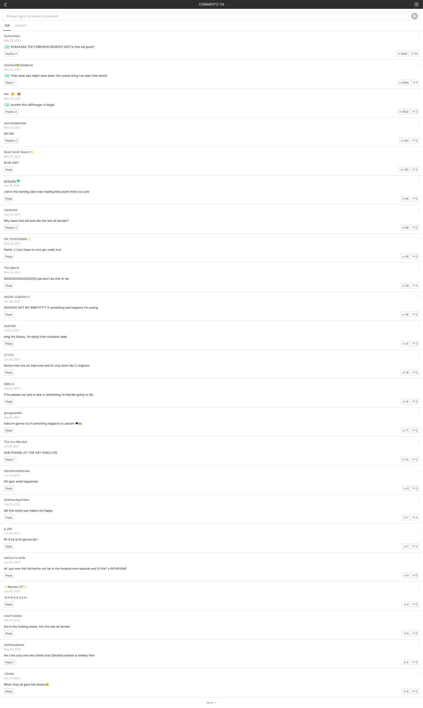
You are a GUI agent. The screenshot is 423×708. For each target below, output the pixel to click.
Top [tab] (7, 25)
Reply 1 (10, 82)
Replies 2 (11, 111)
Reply (9, 169)
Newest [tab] (21, 25)
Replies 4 (11, 227)
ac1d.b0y (10, 181)
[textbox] (209, 16)
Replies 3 (11, 53)
